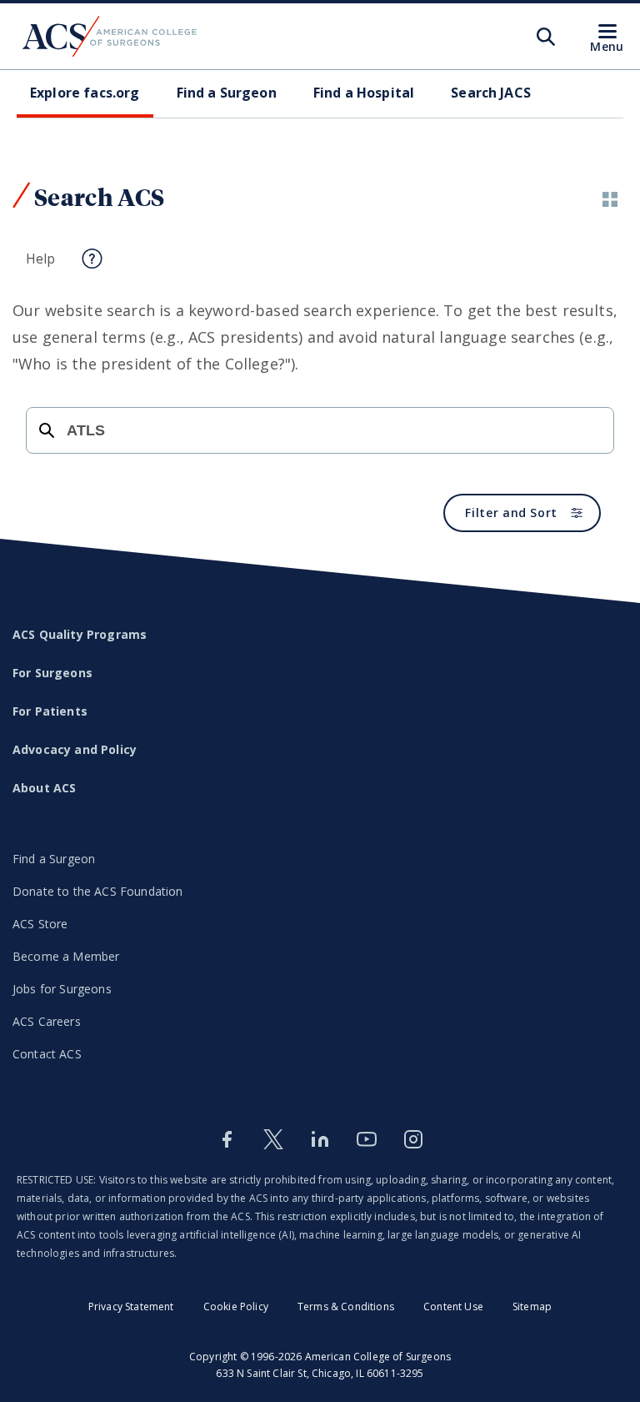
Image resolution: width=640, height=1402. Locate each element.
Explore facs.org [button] (85, 92)
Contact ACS (47, 1054)
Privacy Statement (131, 1306)
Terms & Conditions (346, 1306)
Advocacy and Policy (74, 749)
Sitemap (532, 1306)
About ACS (44, 788)
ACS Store (40, 924)
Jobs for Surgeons (62, 989)
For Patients (50, 711)
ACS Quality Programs (79, 634)
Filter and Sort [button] (511, 512)
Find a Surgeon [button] (227, 92)
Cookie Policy (235, 1306)
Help (41, 258)
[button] (610, 199)
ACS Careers (46, 1021)
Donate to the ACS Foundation (97, 891)
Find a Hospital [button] (363, 92)
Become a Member (65, 956)
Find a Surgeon (53, 859)
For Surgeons (52, 673)
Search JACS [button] (491, 92)
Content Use (453, 1306)
